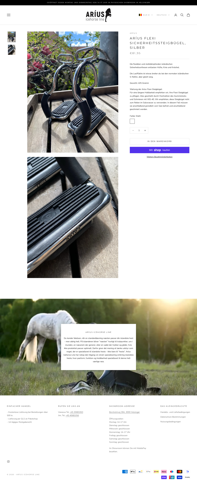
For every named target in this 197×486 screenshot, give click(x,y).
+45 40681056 (72, 415)
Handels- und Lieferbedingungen (175, 412)
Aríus (133, 33)
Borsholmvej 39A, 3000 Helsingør (124, 412)
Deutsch (162, 15)
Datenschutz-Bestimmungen (173, 417)
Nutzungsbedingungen (170, 421)
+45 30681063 (76, 412)
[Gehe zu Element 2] (12, 49)
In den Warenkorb (159, 141)
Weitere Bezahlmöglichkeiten (159, 157)
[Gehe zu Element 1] (12, 36)
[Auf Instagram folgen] (8, 461)
